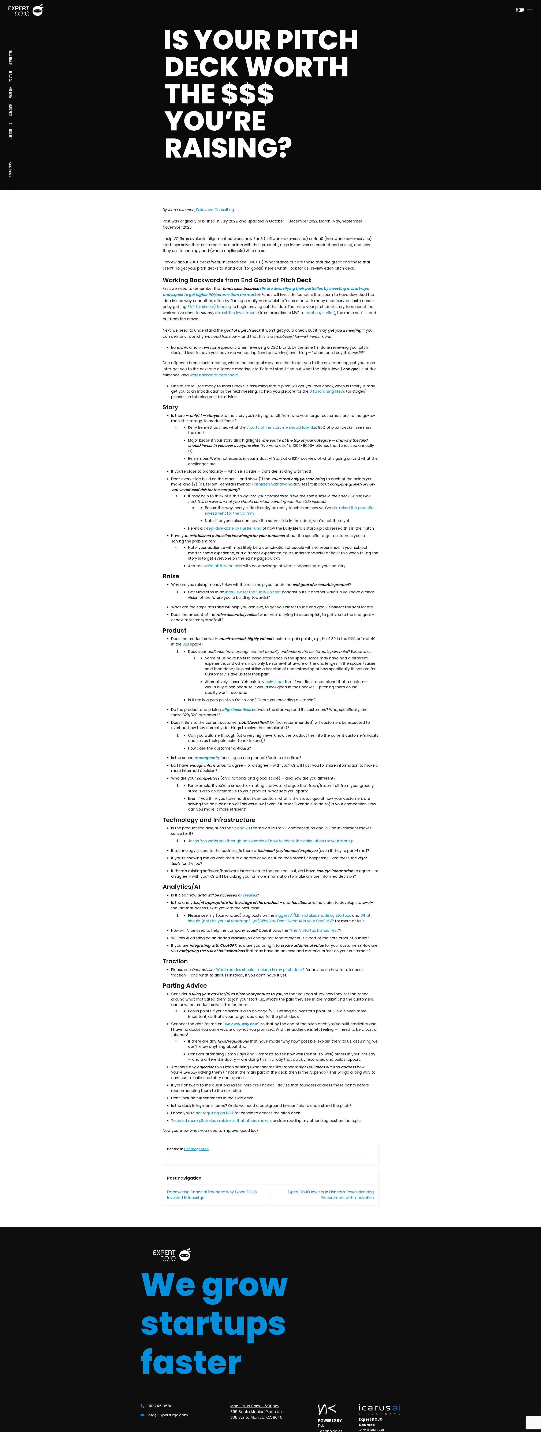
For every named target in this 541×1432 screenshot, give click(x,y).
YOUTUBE (10, 76)
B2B (186, 644)
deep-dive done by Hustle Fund (232, 528)
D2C (352, 638)
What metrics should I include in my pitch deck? (260, 969)
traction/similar (319, 312)
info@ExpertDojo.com (168, 1415)
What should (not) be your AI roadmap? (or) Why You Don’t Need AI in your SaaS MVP (279, 918)
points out (274, 681)
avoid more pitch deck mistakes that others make (223, 1120)
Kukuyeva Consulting (215, 209)
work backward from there (214, 375)
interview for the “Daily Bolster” (253, 592)
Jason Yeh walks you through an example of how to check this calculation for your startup (271, 840)
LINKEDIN (10, 134)
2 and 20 (242, 828)
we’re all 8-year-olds (223, 565)
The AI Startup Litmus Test (314, 930)
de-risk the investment (236, 312)
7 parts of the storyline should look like (281, 427)
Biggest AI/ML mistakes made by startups (313, 915)
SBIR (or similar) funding (209, 306)
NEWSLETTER (10, 57)
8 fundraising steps (327, 391)
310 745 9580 (160, 1406)
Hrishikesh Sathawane (272, 484)
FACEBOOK (10, 92)
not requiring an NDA (215, 1113)
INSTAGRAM (10, 110)
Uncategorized (196, 1149)
